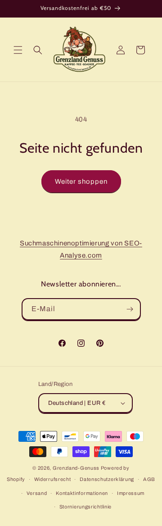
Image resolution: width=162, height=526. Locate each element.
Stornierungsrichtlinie (85, 506)
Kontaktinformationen (82, 493)
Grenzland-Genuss (76, 468)
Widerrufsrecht (52, 479)
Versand (37, 493)
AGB (149, 479)
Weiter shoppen (81, 181)
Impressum (130, 493)
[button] (18, 50)
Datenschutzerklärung (107, 479)
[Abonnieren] (130, 309)
